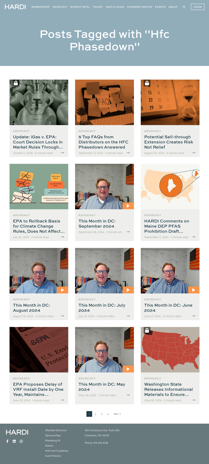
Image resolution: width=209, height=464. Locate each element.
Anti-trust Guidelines (56, 450)
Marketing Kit (52, 440)
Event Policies (53, 455)
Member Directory (56, 430)
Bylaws (49, 445)
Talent (98, 6)
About (173, 6)
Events (160, 6)
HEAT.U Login (115, 6)
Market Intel (80, 6)
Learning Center (139, 6)
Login (198, 6)
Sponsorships (53, 435)
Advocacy (60, 6)
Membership (41, 6)
